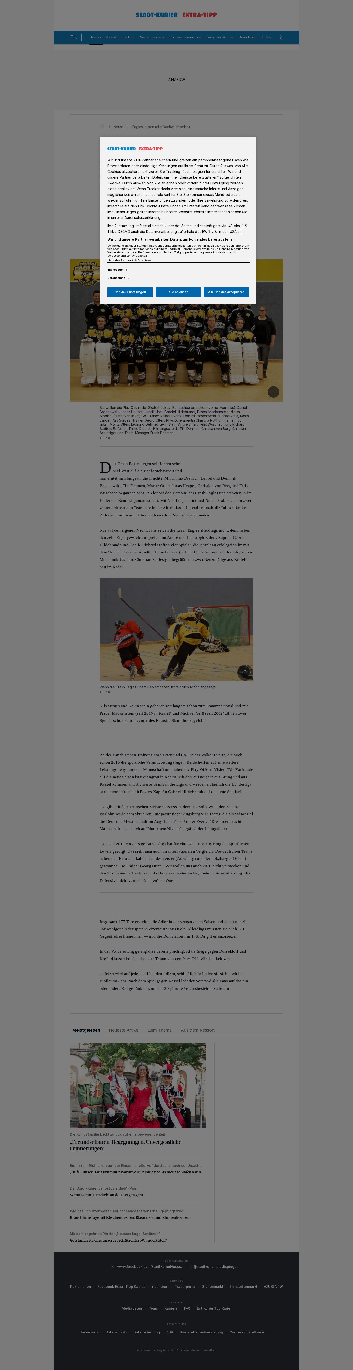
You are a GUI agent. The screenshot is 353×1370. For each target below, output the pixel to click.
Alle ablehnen (178, 292)
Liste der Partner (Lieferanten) (129, 260)
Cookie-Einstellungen (130, 292)
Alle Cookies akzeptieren (226, 292)
